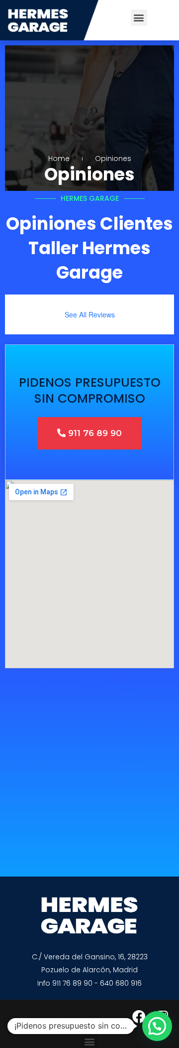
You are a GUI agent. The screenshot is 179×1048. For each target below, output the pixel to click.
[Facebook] (139, 1016)
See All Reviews (90, 314)
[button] (139, 17)
